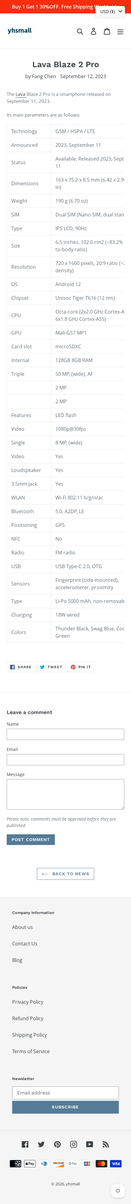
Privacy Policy (27, 1002)
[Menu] (120, 31)
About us (22, 927)
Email (12, 749)
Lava (21, 94)
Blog (17, 960)
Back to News (70, 873)
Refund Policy (27, 1018)
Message (16, 774)
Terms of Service (31, 1051)
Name (13, 724)
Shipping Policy (29, 1035)
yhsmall (73, 1184)
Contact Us (24, 943)
